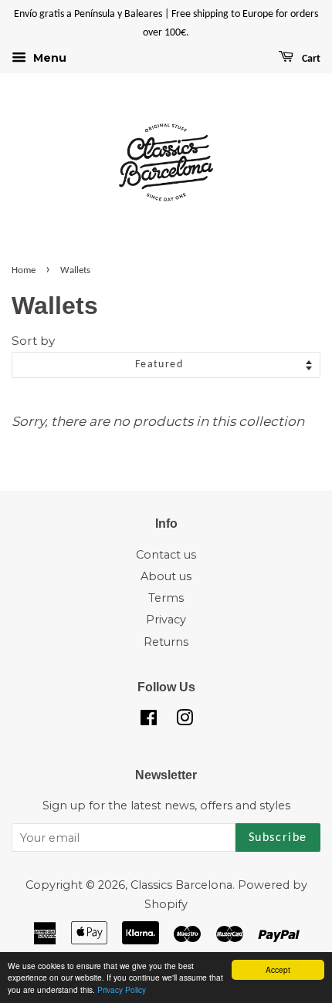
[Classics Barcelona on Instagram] (184, 721)
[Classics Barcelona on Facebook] (149, 721)
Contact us (166, 555)
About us (166, 576)
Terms (166, 598)
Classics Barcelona (181, 885)
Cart (310, 59)
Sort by (33, 340)
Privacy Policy (121, 989)
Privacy (166, 619)
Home (24, 270)
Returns (166, 642)
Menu (48, 58)
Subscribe (278, 838)
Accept (278, 969)
